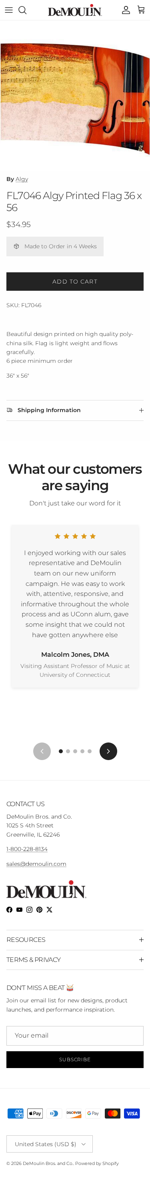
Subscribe (75, 1059)
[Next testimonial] (108, 751)
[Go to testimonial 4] (82, 751)
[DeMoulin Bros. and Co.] (75, 10)
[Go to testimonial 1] (61, 751)
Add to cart (74, 281)
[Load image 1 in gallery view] (75, 95)
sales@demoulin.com (36, 863)
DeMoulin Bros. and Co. (48, 1163)
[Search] (26, 10)
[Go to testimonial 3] (75, 751)
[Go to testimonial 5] (90, 751)
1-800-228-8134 (27, 849)
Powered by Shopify (97, 1163)
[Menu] (9, 10)
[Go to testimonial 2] (68, 751)
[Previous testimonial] (42, 751)
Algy (22, 179)
